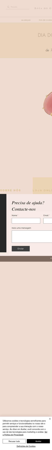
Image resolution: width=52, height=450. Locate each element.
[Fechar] (48, 420)
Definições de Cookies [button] (26, 446)
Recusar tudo (14, 441)
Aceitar (38, 441)
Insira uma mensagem (21, 228)
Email (46, 215)
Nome (15, 215)
